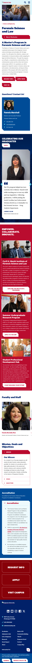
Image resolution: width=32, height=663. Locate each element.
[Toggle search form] (25, 2)
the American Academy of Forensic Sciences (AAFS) (17, 529)
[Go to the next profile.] (30, 419)
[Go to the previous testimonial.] (1, 184)
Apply (6, 145)
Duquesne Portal (21, 639)
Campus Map (20, 644)
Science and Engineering (9, 24)
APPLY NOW (21, 79)
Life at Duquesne (6, 636)
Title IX (19, 636)
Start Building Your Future (14, 385)
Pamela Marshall (11, 112)
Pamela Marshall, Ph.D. (9, 432)
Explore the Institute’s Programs (16, 289)
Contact (19, 642)
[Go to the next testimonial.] (30, 184)
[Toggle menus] (29, 2)
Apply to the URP (10, 335)
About (3, 644)
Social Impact (5, 642)
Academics (5, 631)
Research (4, 639)
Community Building (22, 634)
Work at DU (20, 631)
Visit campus (16, 592)
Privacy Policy (19, 660)
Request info (8, 79)
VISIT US (6, 85)
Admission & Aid (6, 634)
